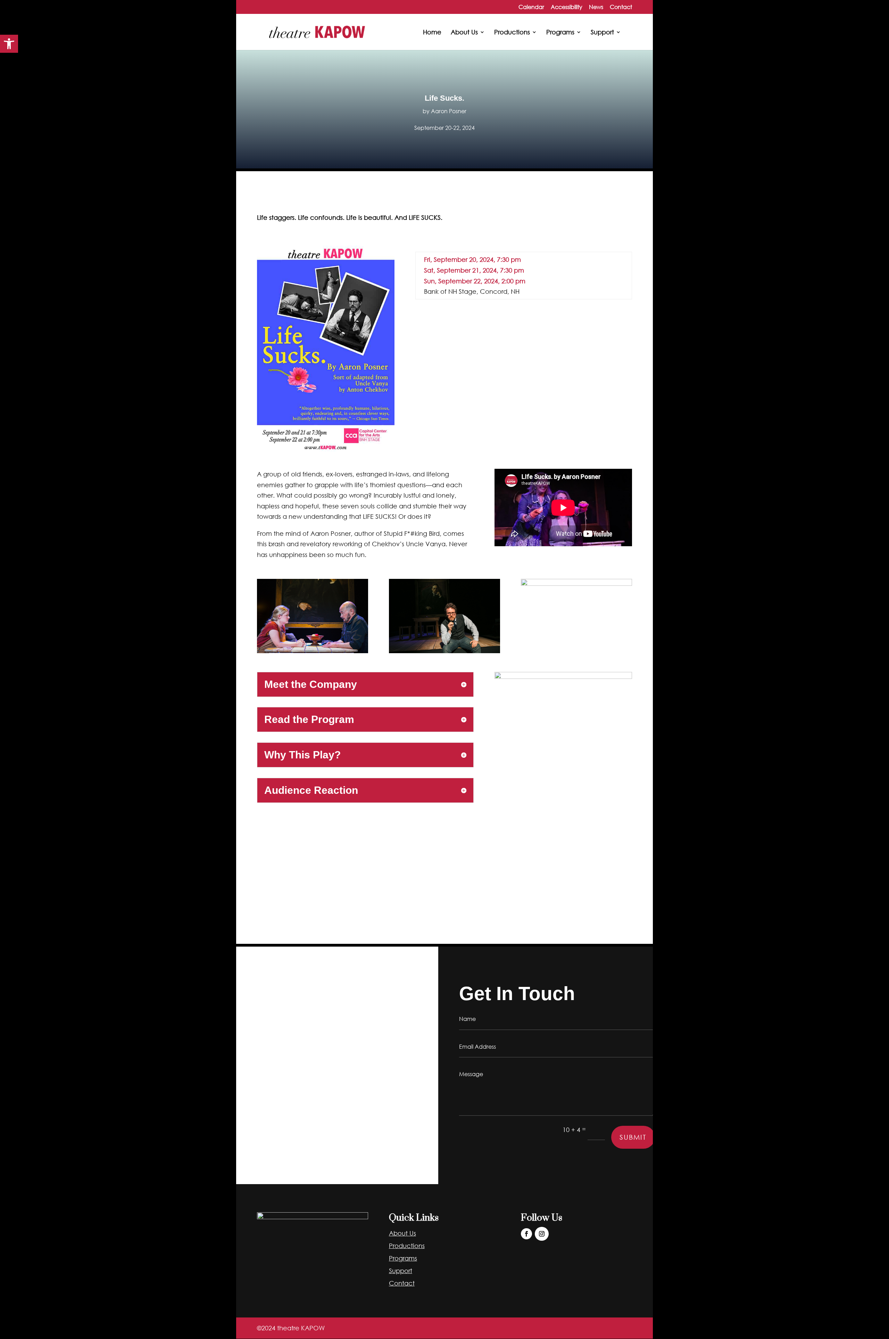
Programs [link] (560, 33)
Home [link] (432, 33)
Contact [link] (621, 7)
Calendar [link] (531, 7)
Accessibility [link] (566, 7)
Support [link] (602, 33)
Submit (633, 1137)
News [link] (596, 7)
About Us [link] (464, 33)
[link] (9, 44)
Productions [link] (512, 33)
